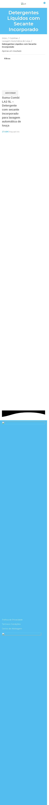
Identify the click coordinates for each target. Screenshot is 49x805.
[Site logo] (23, 4)
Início (4, 38)
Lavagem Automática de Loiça (16, 41)
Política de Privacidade (12, 620)
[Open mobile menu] (3, 3)
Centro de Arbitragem (12, 628)
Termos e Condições (11, 624)
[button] (10, 93)
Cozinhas (14, 38)
